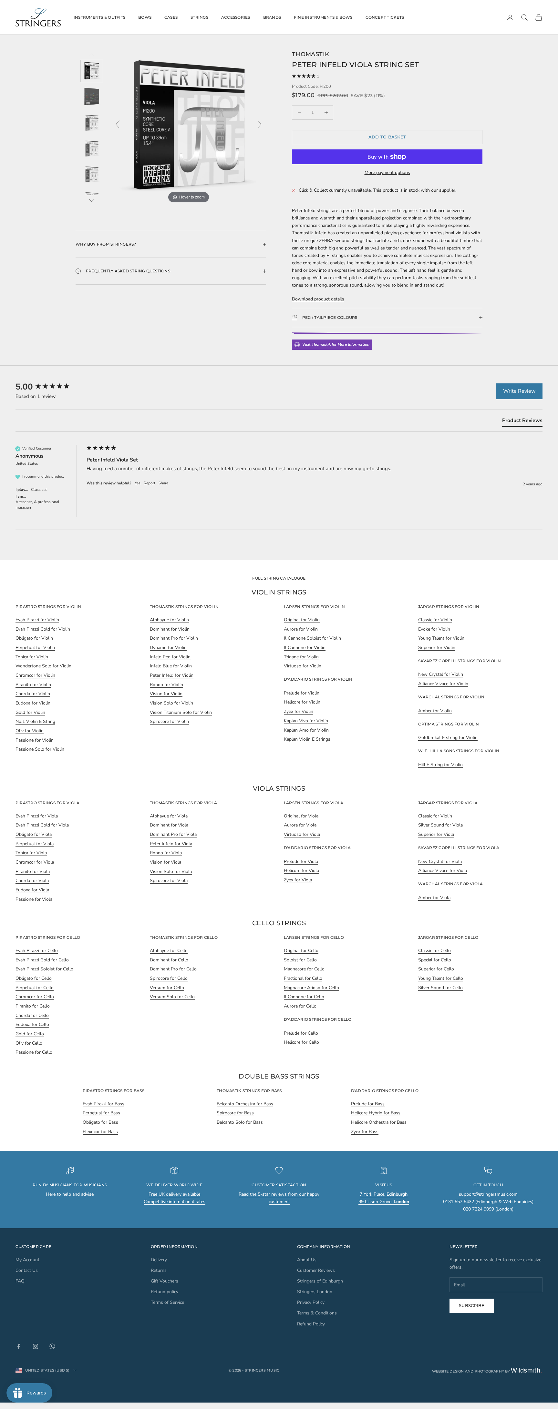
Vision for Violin (166, 694)
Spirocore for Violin (169, 721)
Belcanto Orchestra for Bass (245, 1104)
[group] (49, 387)
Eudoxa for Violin (33, 703)
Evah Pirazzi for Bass (103, 1104)
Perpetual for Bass (101, 1113)
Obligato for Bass (100, 1122)
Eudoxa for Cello (32, 1024)
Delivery (159, 1260)
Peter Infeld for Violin (171, 675)
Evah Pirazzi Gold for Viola (42, 825)
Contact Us (27, 1270)
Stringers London (314, 1292)
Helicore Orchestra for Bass (379, 1122)
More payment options (387, 172)
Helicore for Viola (301, 870)
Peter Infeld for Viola (171, 844)
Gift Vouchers (164, 1281)
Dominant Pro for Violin (174, 638)
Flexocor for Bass (100, 1132)
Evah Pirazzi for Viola (37, 816)
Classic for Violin (435, 620)
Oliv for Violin (30, 731)
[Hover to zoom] (188, 127)
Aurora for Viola (300, 825)
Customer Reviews (316, 1270)
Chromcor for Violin (35, 675)
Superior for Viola (436, 834)
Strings (199, 17)
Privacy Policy (311, 1302)
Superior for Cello (436, 969)
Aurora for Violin (301, 629)
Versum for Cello (167, 988)
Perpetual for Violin (35, 647)
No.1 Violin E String (35, 721)
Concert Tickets (385, 17)
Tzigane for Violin (301, 657)
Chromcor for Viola (35, 862)
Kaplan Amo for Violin (306, 730)
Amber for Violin (435, 711)
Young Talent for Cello (440, 978)
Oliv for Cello (29, 1043)
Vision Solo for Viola (171, 871)
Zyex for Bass (364, 1132)
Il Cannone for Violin (305, 647)
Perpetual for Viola (35, 844)
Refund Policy (311, 1324)
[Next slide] (259, 124)
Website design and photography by (487, 1371)
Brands (272, 17)
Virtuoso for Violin (302, 666)
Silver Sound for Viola (440, 825)
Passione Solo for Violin (40, 749)
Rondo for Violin (166, 685)
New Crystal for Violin (440, 674)
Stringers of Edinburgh (320, 1281)
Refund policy (164, 1292)
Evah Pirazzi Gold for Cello (42, 960)
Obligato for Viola (34, 834)
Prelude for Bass (368, 1104)
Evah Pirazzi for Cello (37, 951)
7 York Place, (384, 1194)
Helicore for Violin (302, 702)
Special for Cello (434, 960)
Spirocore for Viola (169, 880)
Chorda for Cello (32, 1015)
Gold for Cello (30, 1034)
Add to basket (387, 136)
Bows (144, 17)
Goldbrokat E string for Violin (448, 738)
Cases (171, 17)
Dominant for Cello (169, 960)
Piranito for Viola (33, 871)
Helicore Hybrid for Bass (375, 1113)
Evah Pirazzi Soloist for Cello (44, 969)
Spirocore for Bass (235, 1113)
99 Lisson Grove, (383, 1202)
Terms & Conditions (317, 1313)
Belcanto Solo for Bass (240, 1122)
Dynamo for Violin (168, 647)
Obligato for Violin (34, 638)
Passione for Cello (34, 1052)
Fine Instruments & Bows (323, 17)
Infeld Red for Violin (170, 657)
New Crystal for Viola (440, 861)
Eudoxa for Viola (32, 890)
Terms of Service (167, 1302)
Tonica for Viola (31, 853)
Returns (159, 1270)
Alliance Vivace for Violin (443, 684)
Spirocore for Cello (169, 978)
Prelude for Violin (301, 693)
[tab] (522, 422)
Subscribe (471, 1305)
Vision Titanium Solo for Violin (181, 712)
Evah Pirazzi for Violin (37, 620)
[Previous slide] (117, 124)
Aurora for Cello (300, 1006)
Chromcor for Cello (35, 997)
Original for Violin (302, 620)
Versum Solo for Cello (172, 997)
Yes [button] (137, 483)
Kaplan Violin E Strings (307, 739)
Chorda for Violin (33, 694)
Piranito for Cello (33, 1006)
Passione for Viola (34, 899)
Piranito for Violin (33, 685)
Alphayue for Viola (169, 816)
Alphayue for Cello (169, 951)
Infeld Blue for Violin (171, 666)
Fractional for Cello (303, 978)
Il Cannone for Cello (304, 997)
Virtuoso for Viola (302, 834)
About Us (306, 1260)
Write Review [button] (519, 391)
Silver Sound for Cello (440, 988)
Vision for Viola (165, 862)
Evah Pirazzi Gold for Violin (43, 629)
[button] (387, 76)
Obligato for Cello (34, 978)
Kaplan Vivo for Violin (306, 721)
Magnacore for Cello (304, 969)
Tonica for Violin (32, 657)
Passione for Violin (35, 740)
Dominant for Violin (170, 629)
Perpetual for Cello (35, 988)
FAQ (20, 1281)
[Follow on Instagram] (35, 1346)
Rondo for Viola (166, 853)
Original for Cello (301, 951)
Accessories (235, 17)
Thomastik (310, 54)
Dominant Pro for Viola (173, 834)
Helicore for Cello (301, 1042)
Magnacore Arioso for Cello (311, 988)
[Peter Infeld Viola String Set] (91, 71)
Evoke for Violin (434, 629)
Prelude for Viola (301, 861)
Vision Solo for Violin (171, 703)
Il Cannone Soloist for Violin (312, 638)
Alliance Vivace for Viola (442, 870)
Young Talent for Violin (441, 638)
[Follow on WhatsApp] (52, 1346)
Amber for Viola (434, 898)
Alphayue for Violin (169, 620)
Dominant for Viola (169, 825)
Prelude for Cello (301, 1033)
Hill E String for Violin (440, 765)
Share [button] (163, 483)
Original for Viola (301, 816)
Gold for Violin (30, 712)
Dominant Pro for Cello (173, 969)
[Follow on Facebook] (19, 1346)
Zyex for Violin (298, 711)
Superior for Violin (436, 647)
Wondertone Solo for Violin (43, 666)
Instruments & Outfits (99, 17)
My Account (27, 1260)
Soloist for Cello (300, 960)
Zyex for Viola (298, 880)
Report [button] (149, 483)
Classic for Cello (434, 951)
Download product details (318, 299)
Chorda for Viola (32, 880)
